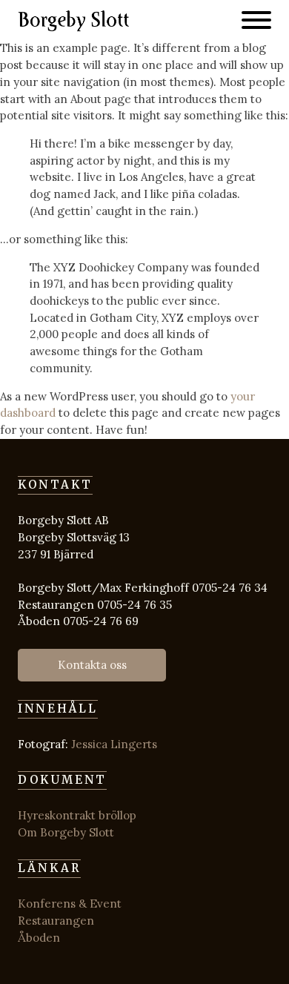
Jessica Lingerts (114, 744)
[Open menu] (256, 20)
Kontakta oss (92, 665)
